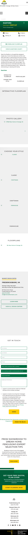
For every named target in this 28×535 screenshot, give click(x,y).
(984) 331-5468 (14, 513)
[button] (26, 13)
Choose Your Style (7, 80)
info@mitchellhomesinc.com (9, 294)
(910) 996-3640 (14, 522)
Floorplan (20, 81)
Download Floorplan (14, 44)
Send (14, 412)
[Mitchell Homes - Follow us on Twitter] (17, 525)
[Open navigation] (27, 2)
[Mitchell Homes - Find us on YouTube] (13, 525)
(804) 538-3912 (14, 518)
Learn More (14, 301)
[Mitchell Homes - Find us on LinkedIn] (15, 525)
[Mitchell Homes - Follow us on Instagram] (10, 525)
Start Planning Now (14, 487)
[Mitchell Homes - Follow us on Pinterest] (20, 525)
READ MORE (14, 461)
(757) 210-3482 (14, 509)
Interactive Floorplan (7, 75)
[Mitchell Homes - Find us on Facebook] (8, 525)
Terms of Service (12, 406)
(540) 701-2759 (6, 293)
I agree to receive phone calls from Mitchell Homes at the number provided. (14, 389)
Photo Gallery (20, 76)
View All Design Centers (14, 306)
